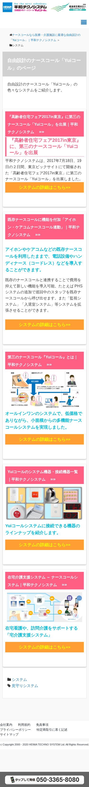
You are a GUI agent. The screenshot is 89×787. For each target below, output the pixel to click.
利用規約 (24, 724)
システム (19, 680)
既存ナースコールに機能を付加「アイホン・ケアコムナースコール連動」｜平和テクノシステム (44, 227)
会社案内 (6, 724)
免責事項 (42, 724)
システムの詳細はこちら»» (44, 187)
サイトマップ (9, 734)
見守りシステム (25, 686)
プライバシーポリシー (15, 729)
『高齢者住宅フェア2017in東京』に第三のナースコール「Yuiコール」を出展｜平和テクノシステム (44, 124)
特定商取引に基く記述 (52, 729)
